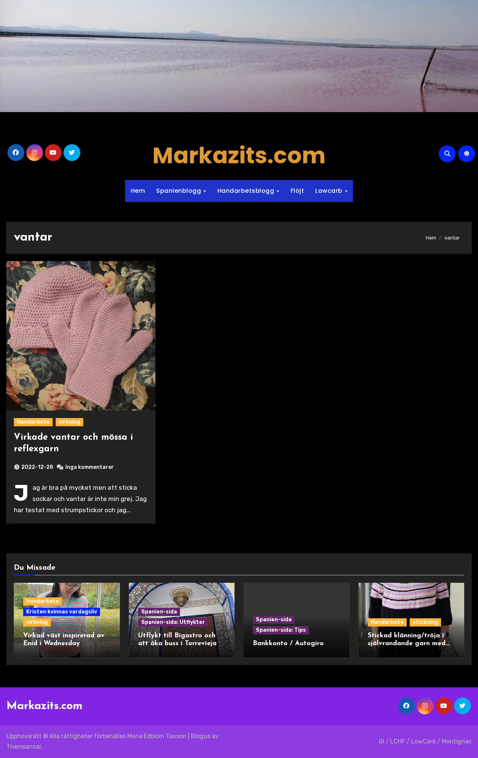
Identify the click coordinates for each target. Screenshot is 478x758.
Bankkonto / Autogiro (288, 643)
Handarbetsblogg (246, 190)
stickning (425, 622)
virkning (69, 422)
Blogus (200, 736)
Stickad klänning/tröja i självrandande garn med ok (407, 643)
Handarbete (33, 422)
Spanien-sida (159, 612)
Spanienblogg (179, 190)
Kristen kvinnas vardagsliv (61, 612)
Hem (138, 190)
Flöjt (297, 190)
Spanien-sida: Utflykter (173, 622)
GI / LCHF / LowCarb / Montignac (425, 741)
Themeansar (23, 746)
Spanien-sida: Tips (281, 630)
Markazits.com (239, 155)
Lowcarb (329, 190)
